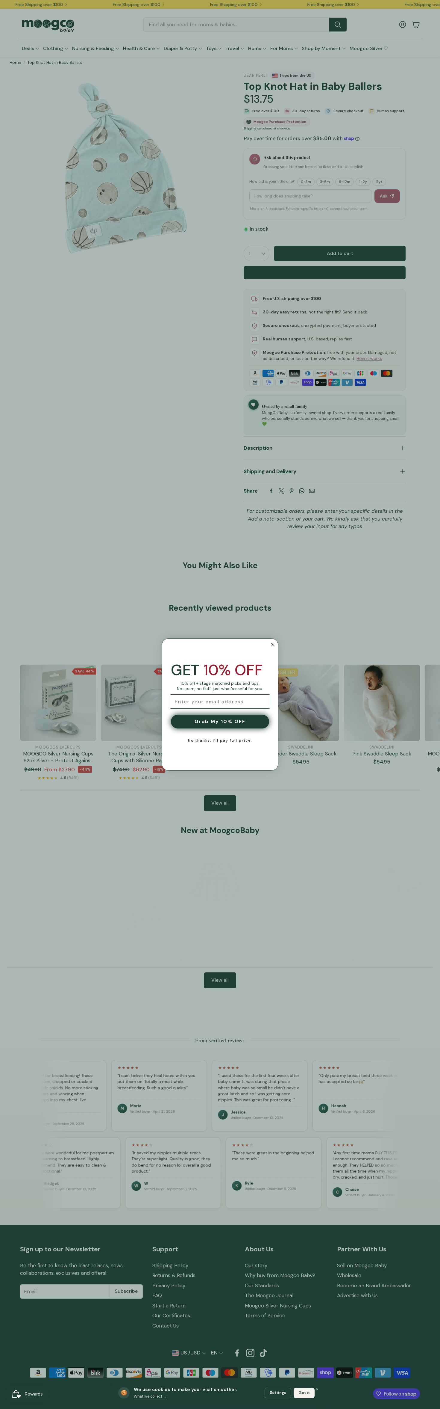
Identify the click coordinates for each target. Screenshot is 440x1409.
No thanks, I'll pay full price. (220, 740)
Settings (278, 1392)
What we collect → (150, 1396)
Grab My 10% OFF (220, 721)
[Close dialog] (272, 644)
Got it (304, 1392)
